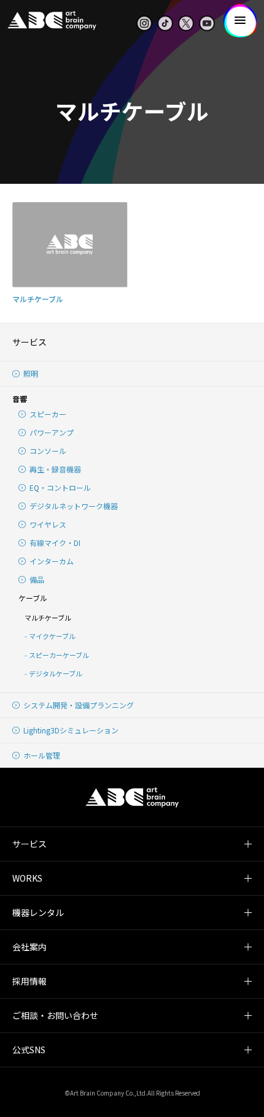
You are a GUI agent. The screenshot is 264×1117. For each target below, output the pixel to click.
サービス (29, 342)
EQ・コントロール (60, 487)
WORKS (27, 878)
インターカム (51, 561)
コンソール (47, 450)
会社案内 (29, 947)
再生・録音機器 (55, 469)
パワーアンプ (51, 432)
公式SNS (28, 1049)
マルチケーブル (48, 618)
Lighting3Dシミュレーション (70, 730)
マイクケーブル (52, 636)
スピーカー (47, 414)
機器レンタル (38, 912)
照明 (30, 373)
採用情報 (29, 981)
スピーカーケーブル (59, 655)
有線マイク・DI (54, 542)
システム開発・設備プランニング (78, 705)
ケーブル (32, 598)
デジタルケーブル (55, 673)
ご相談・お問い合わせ (55, 1015)
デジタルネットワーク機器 (73, 506)
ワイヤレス (47, 524)
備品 (36, 579)
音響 (19, 398)
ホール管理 (41, 755)
